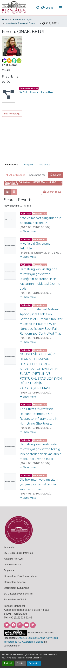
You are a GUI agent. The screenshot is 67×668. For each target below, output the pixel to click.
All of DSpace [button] (17, 175)
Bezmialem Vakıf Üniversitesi (20, 576)
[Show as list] (7, 192)
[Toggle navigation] (60, 8)
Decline (20, 663)
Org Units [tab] (44, 164)
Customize (34, 663)
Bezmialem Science (15, 582)
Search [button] (57, 175)
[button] (14, 7)
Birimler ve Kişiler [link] (22, 19)
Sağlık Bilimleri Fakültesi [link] (36, 92)
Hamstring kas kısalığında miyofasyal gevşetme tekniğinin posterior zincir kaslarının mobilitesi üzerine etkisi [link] (40, 279)
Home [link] (5, 19)
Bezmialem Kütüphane (16, 588)
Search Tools (53, 192)
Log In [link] (49, 8)
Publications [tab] (11, 164)
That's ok (8, 663)
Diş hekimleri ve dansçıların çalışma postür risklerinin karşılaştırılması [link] (39, 484)
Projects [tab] (29, 164)
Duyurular (9, 570)
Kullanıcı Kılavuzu (13, 558)
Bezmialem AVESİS (15, 599)
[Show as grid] (14, 192)
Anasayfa (9, 547)
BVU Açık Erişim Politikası (18, 553)
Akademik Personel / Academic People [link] (22, 23)
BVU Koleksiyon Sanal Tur (18, 593)
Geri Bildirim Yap (13, 564)
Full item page (12, 113)
